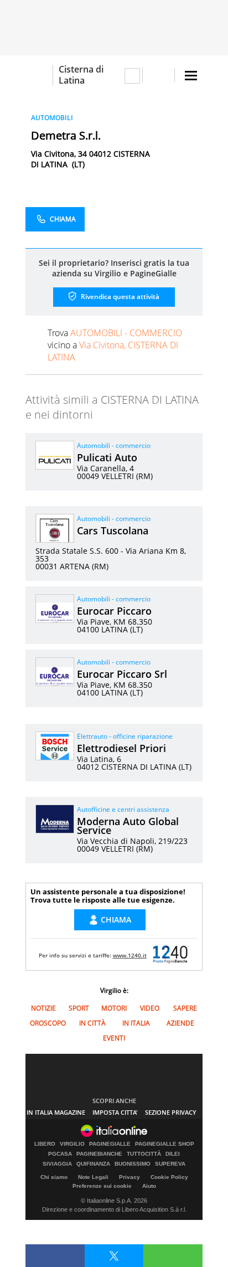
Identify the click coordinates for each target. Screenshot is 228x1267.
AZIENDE (180, 1023)
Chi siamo (54, 1177)
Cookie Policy (169, 1177)
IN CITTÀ (92, 1023)
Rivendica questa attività (119, 296)
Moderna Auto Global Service (128, 826)
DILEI (172, 1154)
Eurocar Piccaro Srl (122, 674)
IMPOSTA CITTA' (115, 1112)
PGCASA (60, 1154)
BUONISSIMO (133, 1164)
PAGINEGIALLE (110, 1144)
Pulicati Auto (107, 457)
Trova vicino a (115, 345)
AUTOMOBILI (52, 117)
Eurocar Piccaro (114, 610)
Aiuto (149, 1186)
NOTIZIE (43, 1008)
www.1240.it (130, 955)
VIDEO (149, 1008)
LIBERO (44, 1144)
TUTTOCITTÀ (144, 1154)
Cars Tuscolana (112, 530)
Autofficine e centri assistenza (123, 809)
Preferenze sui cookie (102, 1186)
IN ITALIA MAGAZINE (56, 1112)
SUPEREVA (170, 1164)
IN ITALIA (136, 1023)
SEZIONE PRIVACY (170, 1112)
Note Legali (93, 1177)
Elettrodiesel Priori (121, 748)
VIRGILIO (72, 1144)
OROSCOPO (48, 1023)
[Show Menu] (191, 76)
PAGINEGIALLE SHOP (164, 1144)
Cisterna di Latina (81, 74)
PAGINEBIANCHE (99, 1154)
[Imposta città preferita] (39, 75)
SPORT (79, 1008)
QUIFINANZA (93, 1164)
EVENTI (114, 1038)
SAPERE (185, 1008)
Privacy (129, 1177)
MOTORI (114, 1008)
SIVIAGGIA (57, 1164)
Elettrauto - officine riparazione (125, 736)
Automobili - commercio (114, 445)
